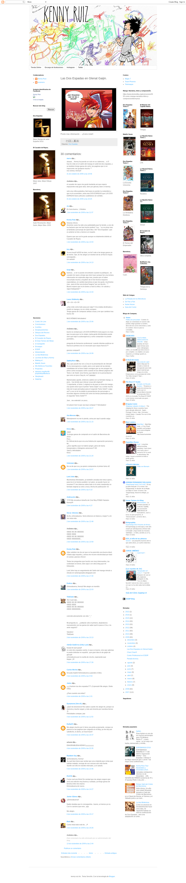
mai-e (69, 158)
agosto (130, 663)
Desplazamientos (41, 330)
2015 (127, 618)
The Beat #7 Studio (133, 382)
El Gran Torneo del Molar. (44, 341)
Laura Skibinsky (73, 299)
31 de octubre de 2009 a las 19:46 (79, 174)
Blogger (112, 876)
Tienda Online (36, 67)
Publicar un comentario (72, 848)
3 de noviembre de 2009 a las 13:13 (80, 637)
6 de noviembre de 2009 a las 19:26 (80, 828)
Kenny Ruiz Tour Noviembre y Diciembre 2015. (142, 768)
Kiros (69, 429)
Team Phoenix (130, 82)
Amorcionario (141, 502)
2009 (127, 637)
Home (128, 318)
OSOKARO (130, 336)
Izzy (68, 249)
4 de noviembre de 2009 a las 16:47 (80, 735)
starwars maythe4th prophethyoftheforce (42, 372)
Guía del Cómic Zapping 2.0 (136, 593)
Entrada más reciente (69, 853)
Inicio (91, 853)
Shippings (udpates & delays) (136, 406)
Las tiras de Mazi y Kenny (44, 358)
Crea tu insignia (38, 99)
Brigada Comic (131, 404)
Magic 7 (128, 79)
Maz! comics (131, 422)
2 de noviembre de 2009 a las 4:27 (79, 505)
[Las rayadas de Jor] (134, 569)
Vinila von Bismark (143, 466)
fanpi (69, 270)
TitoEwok (70, 597)
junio (129, 669)
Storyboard (39, 376)
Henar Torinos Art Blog (135, 500)
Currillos (38, 327)
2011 (127, 631)
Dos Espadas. (73, 144)
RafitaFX (70, 724)
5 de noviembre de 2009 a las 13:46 (80, 769)
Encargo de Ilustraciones (54, 67)
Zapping (38, 379)
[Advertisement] (41, 271)
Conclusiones (40, 324)
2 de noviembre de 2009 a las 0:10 (79, 490)
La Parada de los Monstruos (135, 299)
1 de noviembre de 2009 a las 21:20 (80, 456)
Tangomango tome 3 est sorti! (136, 484)
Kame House (130, 304)
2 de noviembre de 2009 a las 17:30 (80, 576)
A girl (139, 444)
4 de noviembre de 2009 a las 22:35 (80, 748)
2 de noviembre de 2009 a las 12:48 (80, 521)
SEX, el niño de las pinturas (136, 539)
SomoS (128, 541)
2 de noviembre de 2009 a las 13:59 (80, 542)
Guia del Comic (130, 307)
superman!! (141, 553)
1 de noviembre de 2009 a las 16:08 (80, 353)
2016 (127, 615)
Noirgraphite (130, 523)
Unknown (70, 463)
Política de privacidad (133, 319)
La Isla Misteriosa (41, 355)
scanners (41, 82)
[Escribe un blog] (69, 141)
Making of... (39, 360)
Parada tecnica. (133, 659)
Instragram (71, 67)
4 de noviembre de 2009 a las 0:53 (79, 676)
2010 (127, 634)
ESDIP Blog (130, 599)
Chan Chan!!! (132, 652)
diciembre (131, 640)
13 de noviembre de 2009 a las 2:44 (80, 844)
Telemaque (129, 84)
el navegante (40, 344)
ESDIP (37, 349)
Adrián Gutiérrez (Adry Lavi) (78, 645)
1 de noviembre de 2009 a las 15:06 (80, 322)
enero (129, 685)
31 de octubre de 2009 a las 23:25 (79, 199)
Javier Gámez (72, 797)
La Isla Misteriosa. (143, 802)
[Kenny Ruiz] (34, 97)
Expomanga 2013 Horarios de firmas (138, 524)
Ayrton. (138, 731)
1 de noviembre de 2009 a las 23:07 (80, 469)
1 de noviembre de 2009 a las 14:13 (80, 262)
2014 (127, 621)
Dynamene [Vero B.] (74, 704)
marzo (129, 679)
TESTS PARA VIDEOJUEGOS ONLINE (142, 340)
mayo (129, 672)
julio (129, 666)
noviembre (131, 643)
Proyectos (38, 369)
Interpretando (40, 352)
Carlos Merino (72, 670)
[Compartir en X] (72, 141)
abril (129, 675)
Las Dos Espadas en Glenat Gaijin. (140, 649)
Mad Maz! (140, 424)
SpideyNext (71, 361)
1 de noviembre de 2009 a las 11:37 (80, 212)
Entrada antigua (111, 853)
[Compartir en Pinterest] (77, 141)
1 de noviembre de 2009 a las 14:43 (80, 292)
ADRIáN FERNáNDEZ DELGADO (138, 482)
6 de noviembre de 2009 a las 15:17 (80, 814)
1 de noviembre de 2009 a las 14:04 (80, 242)
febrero (130, 682)
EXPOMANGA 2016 (143, 748)
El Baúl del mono (132, 360)
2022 (127, 612)
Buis (68, 821)
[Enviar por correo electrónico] (67, 141)
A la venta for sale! (143, 362)
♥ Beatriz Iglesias (132, 464)
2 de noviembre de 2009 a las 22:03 (80, 589)
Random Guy (72, 756)
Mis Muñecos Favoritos (43, 366)
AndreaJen (71, 497)
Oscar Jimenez (72, 513)
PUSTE (69, 776)
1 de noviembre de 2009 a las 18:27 (80, 408)
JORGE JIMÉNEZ (132, 551)
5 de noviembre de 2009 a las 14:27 (80, 789)
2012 (127, 628)
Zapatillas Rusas (132, 442)
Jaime (69, 683)
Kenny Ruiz (71, 220)
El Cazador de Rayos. (43, 338)
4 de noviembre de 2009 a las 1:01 (79, 696)
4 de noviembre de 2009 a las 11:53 (80, 717)
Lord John (70, 477)
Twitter (80, 67)
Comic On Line (40, 322)
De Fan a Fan (130, 302)
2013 (127, 624)
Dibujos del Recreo (42, 333)
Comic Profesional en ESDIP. (137, 655)
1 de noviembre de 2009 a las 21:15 (80, 422)
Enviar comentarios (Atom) (81, 857)
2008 (127, 689)
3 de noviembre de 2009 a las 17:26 (80, 662)
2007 (127, 692)
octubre (130, 646)
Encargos (38, 346)
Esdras (69, 583)
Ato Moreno (71, 415)
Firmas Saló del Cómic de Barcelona (144, 785)
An (68, 206)
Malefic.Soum (40, 363)
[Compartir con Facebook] (75, 141)
